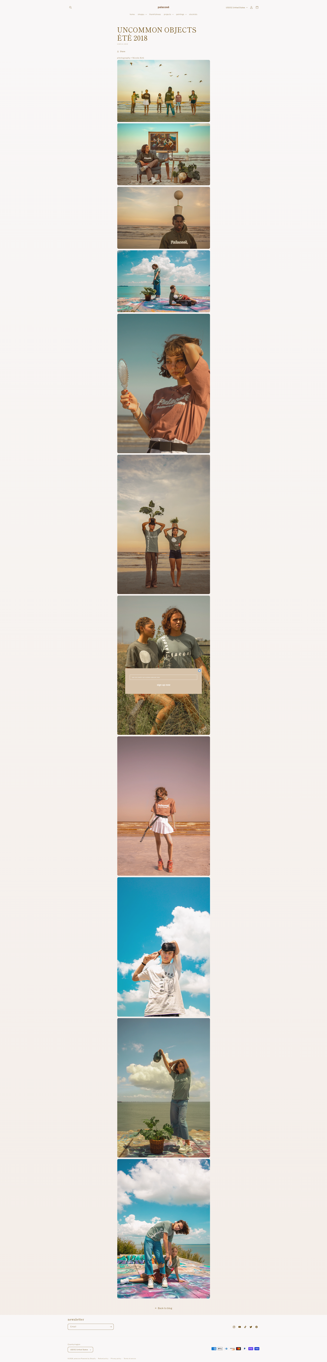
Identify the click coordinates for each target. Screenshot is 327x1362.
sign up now (163, 685)
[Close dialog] (199, 670)
